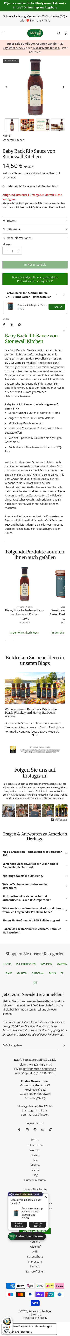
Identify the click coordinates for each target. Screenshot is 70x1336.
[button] (6, 87)
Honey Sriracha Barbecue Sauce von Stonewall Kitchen (24, 612)
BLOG (52, 973)
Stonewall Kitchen (13, 140)
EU (62, 973)
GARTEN (62, 964)
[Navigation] (3, 33)
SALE (9, 973)
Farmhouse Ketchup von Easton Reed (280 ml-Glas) (32, 1211)
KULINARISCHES (26, 964)
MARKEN (22, 973)
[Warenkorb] (66, 33)
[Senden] (64, 1045)
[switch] (7, 1331)
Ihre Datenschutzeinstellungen (32, 1326)
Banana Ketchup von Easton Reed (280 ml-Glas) (32, 305)
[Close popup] (46, 1197)
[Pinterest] (35, 1129)
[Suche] (58, 33)
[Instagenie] (59, 820)
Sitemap (36, 1314)
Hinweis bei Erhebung (18, 1332)
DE (35, 982)
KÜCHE (7, 964)
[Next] (62, 811)
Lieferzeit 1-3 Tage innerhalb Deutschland (32, 186)
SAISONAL (38, 973)
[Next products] (64, 295)
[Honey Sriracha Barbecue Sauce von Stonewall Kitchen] (24, 584)
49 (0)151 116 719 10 (42, 1073)
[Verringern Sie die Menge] (6, 250)
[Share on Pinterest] (19, 325)
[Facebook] (19, 1129)
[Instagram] (27, 1129)
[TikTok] (50, 1129)
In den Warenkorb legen (24, 632)
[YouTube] (42, 1129)
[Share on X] (11, 325)
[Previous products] (56, 295)
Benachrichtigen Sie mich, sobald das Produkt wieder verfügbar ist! (35, 279)
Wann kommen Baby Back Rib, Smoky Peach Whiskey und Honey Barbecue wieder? (31, 712)
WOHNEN (46, 964)
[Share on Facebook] (4, 325)
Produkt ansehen (19, 1224)
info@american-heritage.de (39, 1069)
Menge (6, 244)
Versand (30, 173)
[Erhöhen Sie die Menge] (18, 250)
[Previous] (7, 811)
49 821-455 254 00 (41, 1064)
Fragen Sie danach (37, 1224)
